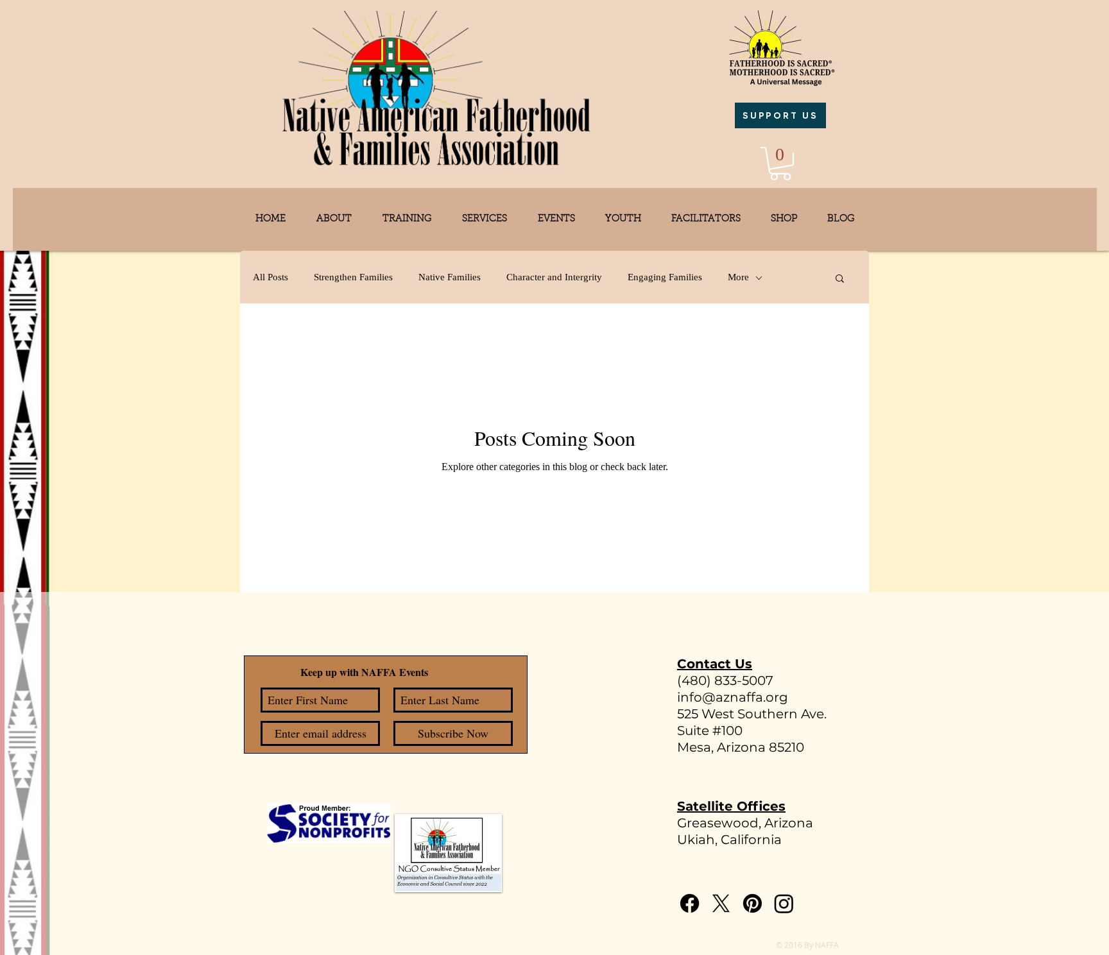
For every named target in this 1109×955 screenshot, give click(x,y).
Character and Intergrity (554, 277)
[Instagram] (783, 903)
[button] (780, 163)
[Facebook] (689, 903)
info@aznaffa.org (732, 697)
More (738, 277)
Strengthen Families (353, 277)
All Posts (270, 277)
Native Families (449, 277)
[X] (721, 903)
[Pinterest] (752, 903)
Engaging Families (665, 277)
